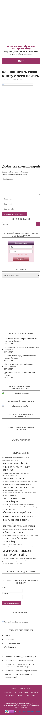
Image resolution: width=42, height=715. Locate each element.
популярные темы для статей (18, 525)
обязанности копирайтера (16, 512)
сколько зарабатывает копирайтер (14, 540)
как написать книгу (13, 478)
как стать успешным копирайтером (13, 500)
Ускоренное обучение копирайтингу (21, 47)
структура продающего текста (10, 558)
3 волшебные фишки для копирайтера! (20, 657)
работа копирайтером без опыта (29, 535)
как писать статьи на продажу (19, 487)
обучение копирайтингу (30, 507)
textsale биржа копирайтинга (21, 457)
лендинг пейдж (18, 507)
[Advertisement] (21, 21)
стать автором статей (27, 547)
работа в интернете (13, 532)
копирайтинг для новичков (10, 504)
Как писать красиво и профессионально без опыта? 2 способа (20, 340)
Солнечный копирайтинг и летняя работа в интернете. (21, 348)
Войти (7, 635)
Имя (4, 587)
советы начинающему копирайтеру (12, 544)
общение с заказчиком (8, 509)
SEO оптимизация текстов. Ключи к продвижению (18, 365)
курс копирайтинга (7, 507)
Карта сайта (23, 692)
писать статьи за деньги (9, 523)
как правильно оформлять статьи (11, 492)
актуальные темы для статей (10, 460)
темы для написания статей (28, 558)
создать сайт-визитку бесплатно (11, 547)
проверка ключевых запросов (24, 529)
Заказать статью (10, 692)
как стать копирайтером (9, 495)
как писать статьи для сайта (23, 484)
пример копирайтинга (8, 529)
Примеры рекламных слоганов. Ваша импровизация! (19, 676)
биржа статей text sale (8, 473)
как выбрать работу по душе (10, 475)
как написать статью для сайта (28, 481)
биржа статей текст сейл (22, 473)
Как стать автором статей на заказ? (18, 660)
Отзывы (19, 695)
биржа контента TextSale (16, 463)
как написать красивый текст (10, 481)
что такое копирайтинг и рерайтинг (12, 563)
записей (9, 639)
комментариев (12, 643)
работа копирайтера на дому (10, 535)
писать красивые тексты (15, 519)
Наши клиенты (30, 695)
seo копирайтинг (7, 457)
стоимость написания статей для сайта (18, 552)
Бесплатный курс (25, 689)
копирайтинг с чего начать (26, 504)
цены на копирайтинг (22, 561)
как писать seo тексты (8, 484)
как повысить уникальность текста (12, 490)
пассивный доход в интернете (19, 515)
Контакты (34, 692)
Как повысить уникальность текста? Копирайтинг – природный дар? (19, 665)
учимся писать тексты (8, 561)
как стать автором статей (29, 492)
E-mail (5, 594)
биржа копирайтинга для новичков (16, 468)
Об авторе (10, 695)
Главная (13, 689)
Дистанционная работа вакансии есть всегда (19, 374)
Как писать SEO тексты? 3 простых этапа (20, 671)
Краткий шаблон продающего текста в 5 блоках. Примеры (20, 357)
